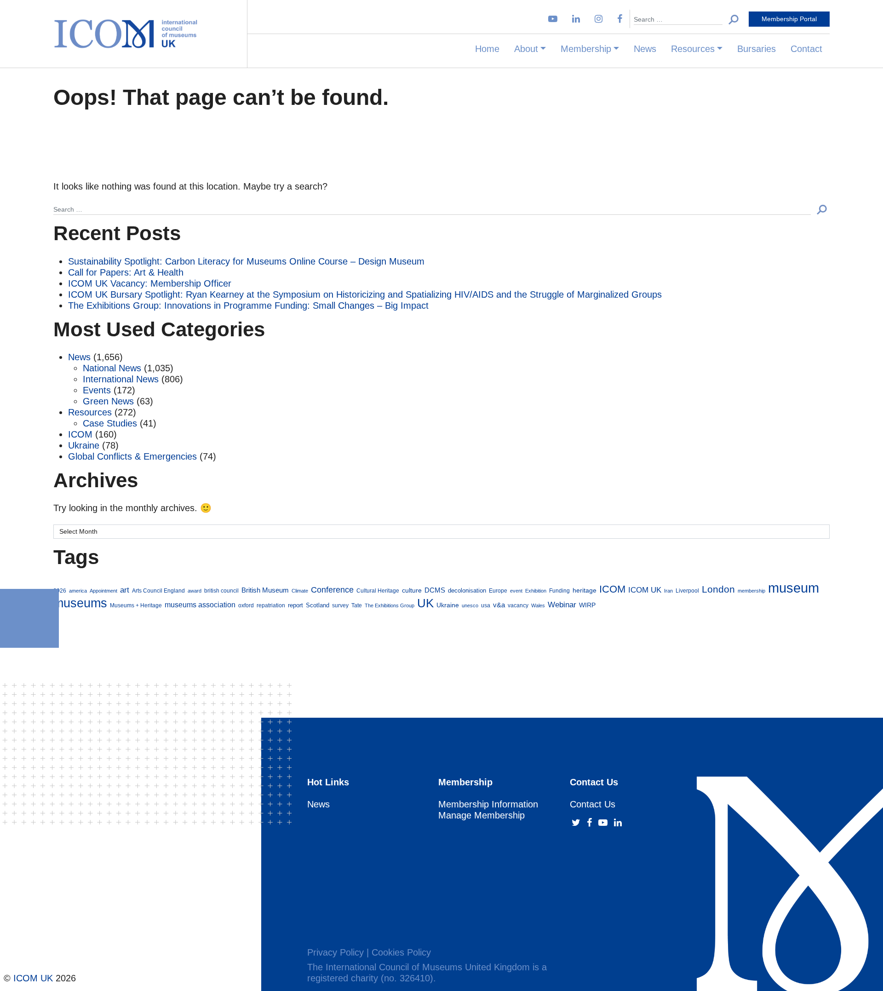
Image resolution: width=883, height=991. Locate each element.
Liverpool (687, 590)
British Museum (265, 590)
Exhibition (535, 590)
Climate (300, 590)
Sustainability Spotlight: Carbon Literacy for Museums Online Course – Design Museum (246, 261)
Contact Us (592, 804)
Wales (538, 605)
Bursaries (756, 49)
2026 (59, 590)
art (124, 590)
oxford (246, 605)
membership (751, 590)
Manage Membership (481, 815)
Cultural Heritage (377, 590)
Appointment (103, 590)
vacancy (518, 605)
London (718, 589)
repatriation (271, 605)
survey (340, 605)
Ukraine (83, 445)
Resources (693, 49)
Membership (586, 49)
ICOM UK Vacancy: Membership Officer (149, 283)
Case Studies (110, 423)
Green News (108, 401)
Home (487, 49)
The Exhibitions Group (389, 605)
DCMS (434, 590)
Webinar (562, 604)
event (516, 590)
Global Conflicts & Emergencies (132, 456)
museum (793, 587)
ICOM (80, 434)
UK (425, 603)
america (78, 590)
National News (112, 368)
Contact (806, 49)
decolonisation (467, 590)
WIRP (587, 605)
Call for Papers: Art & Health (125, 272)
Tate (356, 605)
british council (221, 590)
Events (97, 390)
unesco (470, 605)
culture (412, 590)
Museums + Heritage (136, 605)
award (194, 590)
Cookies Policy (401, 952)
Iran (668, 590)
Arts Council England (158, 590)
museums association (200, 604)
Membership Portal (789, 19)
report (295, 605)
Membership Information (488, 804)
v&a (499, 605)
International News (121, 379)
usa (485, 605)
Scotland (317, 605)
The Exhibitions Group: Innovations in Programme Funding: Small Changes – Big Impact (248, 305)
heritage (584, 590)
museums (80, 603)
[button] (733, 19)
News (645, 49)
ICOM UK (644, 589)
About (526, 49)
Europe (498, 590)
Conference (332, 589)
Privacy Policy (335, 952)
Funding (559, 590)
